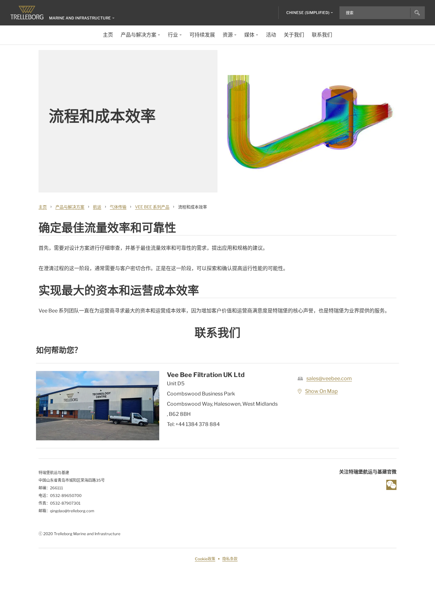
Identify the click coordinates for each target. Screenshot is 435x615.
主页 (43, 206)
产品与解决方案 (69, 206)
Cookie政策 (205, 558)
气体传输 (118, 206)
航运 (97, 206)
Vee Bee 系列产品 (152, 206)
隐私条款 (230, 558)
